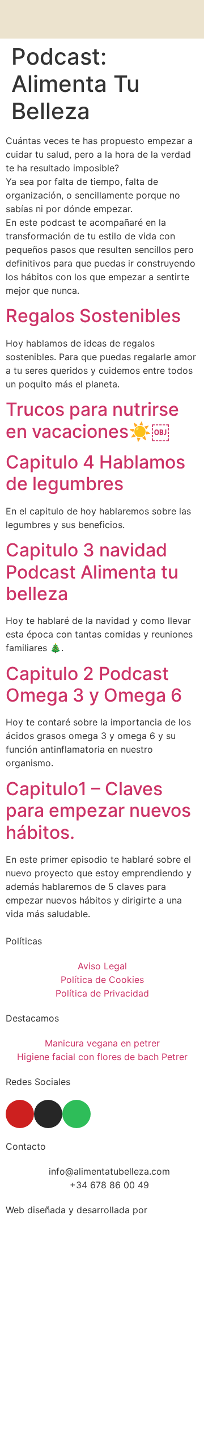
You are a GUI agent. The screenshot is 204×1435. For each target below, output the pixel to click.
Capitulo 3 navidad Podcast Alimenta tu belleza (92, 572)
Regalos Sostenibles (93, 316)
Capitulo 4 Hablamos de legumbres (95, 473)
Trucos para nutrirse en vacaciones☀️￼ (92, 420)
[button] (186, 19)
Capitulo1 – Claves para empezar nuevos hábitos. (98, 810)
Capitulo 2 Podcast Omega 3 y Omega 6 (94, 684)
